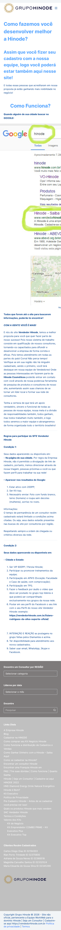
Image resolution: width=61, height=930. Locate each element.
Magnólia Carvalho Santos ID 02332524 (25, 862)
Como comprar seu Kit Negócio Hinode (25, 741)
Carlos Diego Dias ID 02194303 (21, 851)
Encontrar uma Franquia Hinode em (23, 767)
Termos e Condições (15, 816)
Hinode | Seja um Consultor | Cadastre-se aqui (29, 778)
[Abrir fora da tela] (56, 8)
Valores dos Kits (12, 819)
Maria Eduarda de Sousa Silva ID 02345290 (27, 865)
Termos (26, 926)
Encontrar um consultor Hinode (20, 763)
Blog (6, 733)
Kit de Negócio (15, 823)
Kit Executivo (11, 793)
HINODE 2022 (11, 782)
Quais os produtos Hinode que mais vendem (27, 808)
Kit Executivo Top (16, 834)
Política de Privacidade (16, 797)
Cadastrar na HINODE (15, 737)
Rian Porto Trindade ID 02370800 (22, 854)
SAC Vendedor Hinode (16, 812)
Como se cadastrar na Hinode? (20, 760)
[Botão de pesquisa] (54, 710)
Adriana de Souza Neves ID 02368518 (24, 858)
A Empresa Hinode (14, 730)
